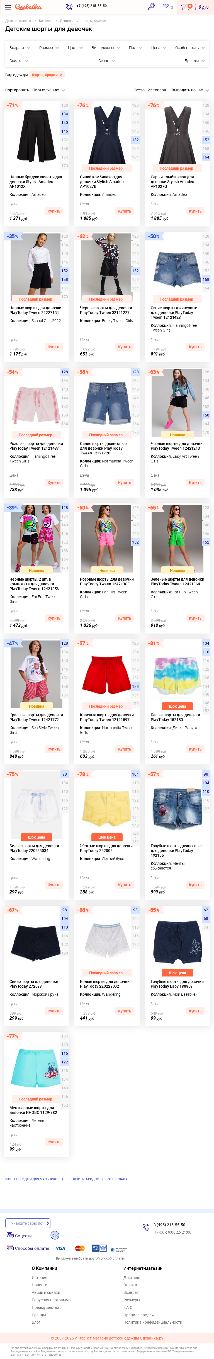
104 (206, 643)
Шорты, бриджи (45, 74)
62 (206, 910)
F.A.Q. (128, 1307)
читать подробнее (49, 1354)
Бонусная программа (51, 1300)
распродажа (117, 1179)
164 (206, 157)
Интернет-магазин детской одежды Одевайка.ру (119, 1338)
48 (201, 90)
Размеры (131, 1300)
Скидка (16, 61)
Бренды (192, 61)
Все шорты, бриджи (83, 1179)
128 (64, 372)
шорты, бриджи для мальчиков (32, 1179)
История (39, 1277)
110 (206, 652)
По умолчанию (45, 90)
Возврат (131, 1292)
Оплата (130, 1285)
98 (64, 774)
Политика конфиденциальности (152, 1322)
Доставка (132, 1277)
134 (64, 114)
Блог (36, 1322)
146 (64, 131)
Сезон (103, 61)
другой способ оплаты (107, 1258)
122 (64, 1062)
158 (64, 279)
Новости (39, 1285)
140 (64, 123)
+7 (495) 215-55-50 (92, 6)
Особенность (187, 47)
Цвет (72, 47)
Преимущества (45, 1307)
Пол (132, 47)
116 (64, 1053)
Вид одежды (103, 47)
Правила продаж (139, 1315)
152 (135, 140)
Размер (46, 47)
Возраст (17, 47)
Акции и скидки (46, 1292)
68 (206, 918)
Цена (155, 47)
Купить (54, 211)
